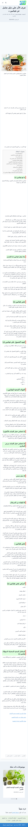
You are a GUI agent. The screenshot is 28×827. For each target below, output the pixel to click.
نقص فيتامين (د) (19, 156)
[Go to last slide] (23, 783)
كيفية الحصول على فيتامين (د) (16, 158)
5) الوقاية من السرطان (17, 167)
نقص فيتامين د (19, 168)
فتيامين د (23, 755)
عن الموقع (4, 818)
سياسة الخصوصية (22, 818)
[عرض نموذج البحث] (6, 2)
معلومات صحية (18, 14)
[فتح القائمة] (3, 3)
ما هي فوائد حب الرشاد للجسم (19, 717)
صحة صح (16, 825)
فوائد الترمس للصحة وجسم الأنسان (17, 713)
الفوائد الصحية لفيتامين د (17, 160)
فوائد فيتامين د (17, 755)
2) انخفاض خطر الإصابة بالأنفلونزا (15, 162)
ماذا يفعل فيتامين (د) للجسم (16, 155)
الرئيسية (23, 14)
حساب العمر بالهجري (16, 820)
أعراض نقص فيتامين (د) (17, 170)
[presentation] (14, 777)
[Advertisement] (14, 38)
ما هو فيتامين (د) (19, 153)
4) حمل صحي (19, 165)
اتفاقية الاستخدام (12, 818)
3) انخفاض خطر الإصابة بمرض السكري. (14, 163)
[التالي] (5, 783)
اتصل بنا (8, 820)
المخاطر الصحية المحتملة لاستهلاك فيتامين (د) (12, 172)
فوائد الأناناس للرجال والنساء (19, 721)
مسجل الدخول (15, 812)
